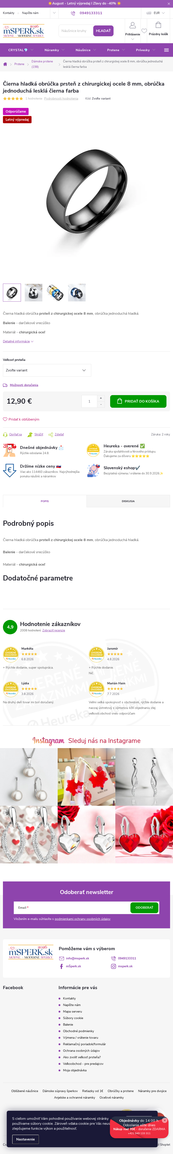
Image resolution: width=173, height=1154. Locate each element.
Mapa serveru (72, 1011)
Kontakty (8, 13)
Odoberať (144, 908)
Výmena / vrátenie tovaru (80, 1038)
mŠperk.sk (73, 966)
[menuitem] (21, 50)
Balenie (68, 1024)
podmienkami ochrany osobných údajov (82, 919)
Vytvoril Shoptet (159, 1145)
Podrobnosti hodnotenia (61, 99)
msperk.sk (125, 966)
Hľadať (103, 30)
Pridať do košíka (142, 401)
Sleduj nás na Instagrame (104, 740)
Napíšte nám (30, 13)
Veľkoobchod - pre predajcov (83, 1064)
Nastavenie (25, 1139)
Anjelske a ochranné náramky (74, 1097)
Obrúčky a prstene (121, 1091)
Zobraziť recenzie (53, 630)
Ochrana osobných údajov (81, 1051)
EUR (157, 13)
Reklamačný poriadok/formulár (84, 1044)
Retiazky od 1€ (92, 1091)
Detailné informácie (16, 341)
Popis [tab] (45, 501)
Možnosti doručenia (24, 385)
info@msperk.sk (77, 958)
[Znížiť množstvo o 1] (101, 404)
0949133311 (127, 958)
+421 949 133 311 (139, 1133)
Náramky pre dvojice (152, 1091)
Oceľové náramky (112, 1097)
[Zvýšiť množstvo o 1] (101, 398)
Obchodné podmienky (78, 1031)
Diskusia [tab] (128, 501)
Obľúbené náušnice (24, 1091)
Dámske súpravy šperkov (60, 1091)
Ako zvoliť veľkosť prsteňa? (82, 1057)
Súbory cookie (73, 1018)
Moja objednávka (74, 1070)
